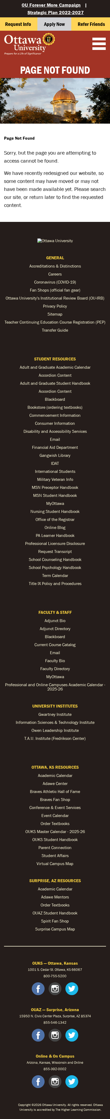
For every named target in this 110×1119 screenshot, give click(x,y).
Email (55, 439)
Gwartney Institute (55, 714)
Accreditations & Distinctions (55, 266)
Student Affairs (55, 855)
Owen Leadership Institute (55, 730)
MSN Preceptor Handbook (55, 487)
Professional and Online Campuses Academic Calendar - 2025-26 (55, 686)
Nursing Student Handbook (55, 511)
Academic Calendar (55, 775)
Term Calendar (55, 575)
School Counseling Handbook (55, 559)
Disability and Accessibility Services (55, 431)
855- (47, 1069)
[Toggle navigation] (99, 44)
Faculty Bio (55, 660)
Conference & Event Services (55, 807)
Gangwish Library (55, 455)
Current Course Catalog (55, 644)
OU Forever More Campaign (51, 5)
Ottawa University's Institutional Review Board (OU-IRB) (55, 298)
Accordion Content (55, 375)
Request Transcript (55, 551)
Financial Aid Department (55, 447)
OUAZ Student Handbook (55, 912)
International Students (55, 471)
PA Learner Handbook (55, 535)
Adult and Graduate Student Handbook (55, 383)
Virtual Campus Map (55, 863)
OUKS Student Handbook (55, 839)
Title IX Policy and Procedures (55, 583)
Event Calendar (55, 815)
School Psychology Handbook (55, 567)
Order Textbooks (55, 823)
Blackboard (55, 399)
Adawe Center (55, 783)
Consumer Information (55, 423)
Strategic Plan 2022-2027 (56, 12)
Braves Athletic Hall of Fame (55, 791)
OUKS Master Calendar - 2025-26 (55, 831)
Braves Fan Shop (55, 799)
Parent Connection (55, 847)
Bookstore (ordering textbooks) (55, 407)
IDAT (55, 463)
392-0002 (58, 1069)
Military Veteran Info (55, 479)
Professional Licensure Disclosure (55, 543)
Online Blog (55, 527)
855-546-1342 (55, 1022)
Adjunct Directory (55, 628)
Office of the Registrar (55, 519)
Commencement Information (55, 415)
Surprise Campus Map (55, 928)
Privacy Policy (55, 306)
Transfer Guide (55, 330)
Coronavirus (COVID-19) (55, 282)
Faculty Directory (55, 668)
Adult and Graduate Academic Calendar (55, 367)
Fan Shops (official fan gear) (55, 290)
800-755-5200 (55, 976)
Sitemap (55, 314)
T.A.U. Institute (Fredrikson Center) (55, 738)
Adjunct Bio (55, 620)
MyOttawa (55, 503)
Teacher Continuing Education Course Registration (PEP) (55, 322)
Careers (55, 274)
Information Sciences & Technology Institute (55, 722)
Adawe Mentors (55, 896)
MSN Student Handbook (55, 495)
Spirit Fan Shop (55, 920)
